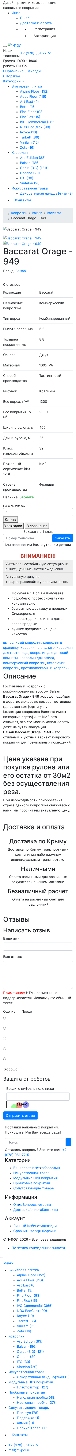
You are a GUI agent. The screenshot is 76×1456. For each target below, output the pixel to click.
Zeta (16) (27, 147)
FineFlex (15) (30, 117)
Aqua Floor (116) (33, 96)
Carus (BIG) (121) (33, 168)
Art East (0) (29, 101)
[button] (13, 76)
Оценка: (9, 1011)
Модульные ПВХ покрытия (35, 1178)
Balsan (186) (30, 163)
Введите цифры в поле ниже (30, 1088)
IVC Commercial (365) (38, 122)
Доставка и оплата (36, 23)
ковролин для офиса (37, 658)
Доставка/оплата (27, 1209)
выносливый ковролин (22, 642)
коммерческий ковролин (24, 663)
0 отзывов (11, 284)
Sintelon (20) (30, 183)
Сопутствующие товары (33, 1188)
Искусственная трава (30, 188)
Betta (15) (28, 107)
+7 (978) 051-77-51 (36, 53)
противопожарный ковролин (45, 668)
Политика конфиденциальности (38, 1248)
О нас (24, 18)
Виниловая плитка (27, 86)
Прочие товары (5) (33, 1428)
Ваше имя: (11, 938)
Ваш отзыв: (12, 956)
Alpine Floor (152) (34, 91)
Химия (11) (25, 1423)
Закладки (49, 1226)
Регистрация (44, 29)
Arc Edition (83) (33, 157)
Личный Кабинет (27, 1226)
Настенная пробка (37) (36, 1402)
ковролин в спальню (37, 647)
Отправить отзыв (20, 1115)
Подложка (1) (28, 1418)
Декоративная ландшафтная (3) (46, 193)
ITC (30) (26, 178)
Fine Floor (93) (32, 112)
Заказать (62, 538)
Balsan (37, 213)
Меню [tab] (8, 1263)
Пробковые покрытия (31, 1183)
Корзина (50, 1231)
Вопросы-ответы (37, 1204)
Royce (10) (28, 132)
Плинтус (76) (27, 1413)
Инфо (16, 13)
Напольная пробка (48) (36, 1397)
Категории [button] (12, 81)
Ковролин (20, 152)
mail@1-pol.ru (19, 1450)
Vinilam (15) (29, 142)
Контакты (23, 200)
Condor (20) (30, 173)
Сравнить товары (28, 1231)
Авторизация (45, 36)
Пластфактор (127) (32, 1387)
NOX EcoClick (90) (35, 127)
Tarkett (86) (29, 137)
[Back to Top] (1, 1257)
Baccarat (54, 213)
